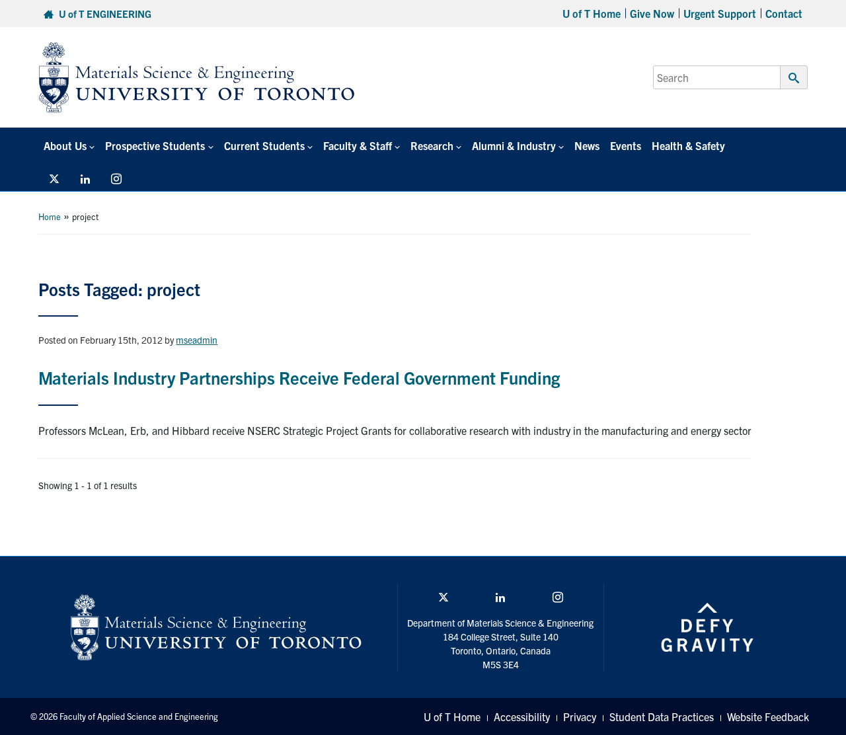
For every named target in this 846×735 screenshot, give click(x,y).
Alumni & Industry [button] (514, 145)
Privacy (579, 716)
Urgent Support (719, 13)
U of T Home (591, 13)
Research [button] (431, 145)
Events (625, 145)
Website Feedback (768, 716)
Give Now (652, 13)
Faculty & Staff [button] (357, 145)
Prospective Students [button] (155, 145)
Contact (783, 13)
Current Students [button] (264, 145)
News (586, 145)
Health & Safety (688, 145)
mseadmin (196, 340)
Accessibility (522, 716)
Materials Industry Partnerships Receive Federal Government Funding (299, 377)
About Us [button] (65, 145)
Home (49, 216)
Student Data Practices (661, 716)
